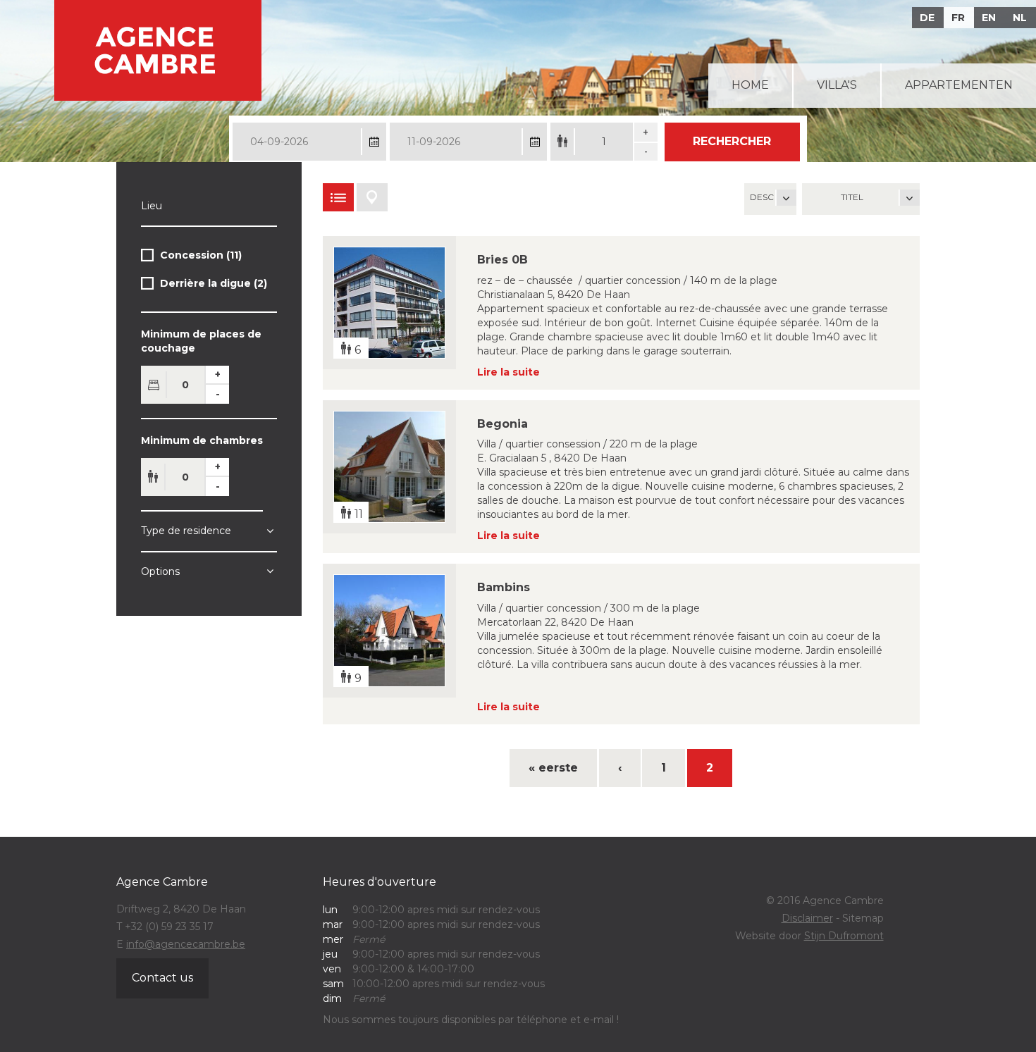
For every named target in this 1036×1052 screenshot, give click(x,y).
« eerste (553, 767)
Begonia (502, 424)
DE (927, 17)
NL (1020, 17)
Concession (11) (201, 257)
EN (989, 17)
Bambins (503, 587)
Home (750, 85)
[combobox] (861, 199)
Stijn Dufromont (844, 935)
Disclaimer (807, 918)
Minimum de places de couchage (201, 341)
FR (958, 17)
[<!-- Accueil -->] (157, 50)
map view (372, 197)
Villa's (837, 85)
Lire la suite (508, 372)
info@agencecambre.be (185, 944)
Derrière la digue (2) (213, 285)
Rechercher (732, 141)
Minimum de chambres (202, 440)
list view (338, 197)
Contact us (162, 977)
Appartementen (959, 85)
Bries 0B (502, 259)
